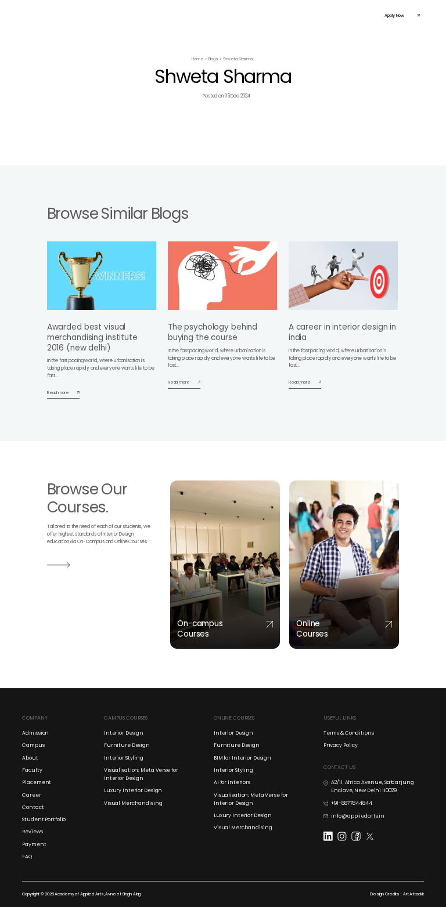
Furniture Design (127, 745)
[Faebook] (358, 835)
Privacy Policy (340, 745)
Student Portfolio (44, 819)
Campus (33, 745)
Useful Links (342, 15)
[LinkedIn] (330, 835)
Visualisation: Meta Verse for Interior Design (141, 774)
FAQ (27, 856)
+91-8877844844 (351, 803)
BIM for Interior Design (242, 757)
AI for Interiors (232, 782)
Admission (35, 732)
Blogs (213, 59)
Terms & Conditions (348, 732)
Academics (136, 15)
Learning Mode (170, 15)
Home (198, 59)
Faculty (264, 15)
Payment (34, 844)
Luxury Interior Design (133, 790)
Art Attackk (413, 894)
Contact (33, 807)
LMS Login (315, 15)
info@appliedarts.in (357, 815)
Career (31, 795)
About (30, 757)
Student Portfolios (210, 15)
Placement (289, 15)
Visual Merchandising (133, 803)
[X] (372, 835)
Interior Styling (123, 757)
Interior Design (123, 732)
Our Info (242, 15)
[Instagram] (344, 835)
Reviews (32, 831)
